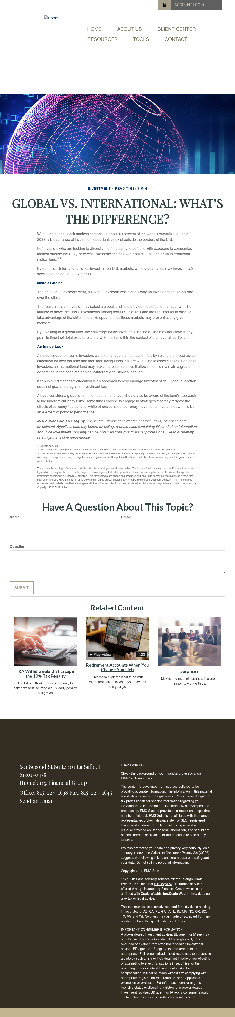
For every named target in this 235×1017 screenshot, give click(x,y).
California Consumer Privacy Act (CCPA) (180, 852)
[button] (129, 29)
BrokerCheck (143, 778)
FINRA (159, 883)
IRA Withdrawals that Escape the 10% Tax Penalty (45, 674)
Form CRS (137, 765)
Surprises (189, 671)
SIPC (168, 883)
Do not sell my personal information (162, 862)
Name (15, 517)
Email (126, 517)
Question (17, 546)
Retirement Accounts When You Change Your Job (117, 667)
